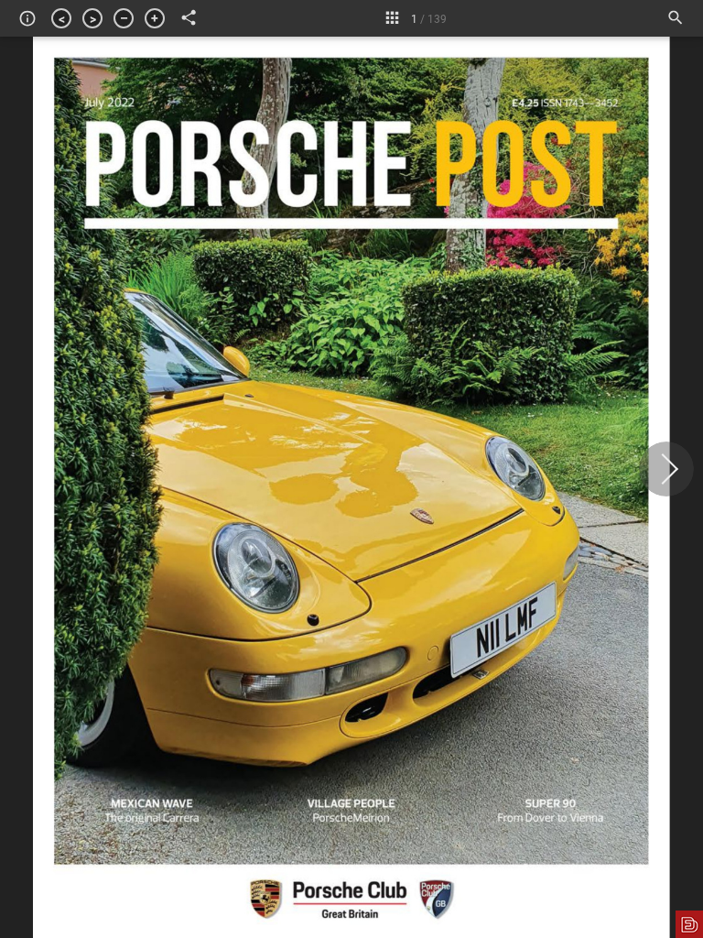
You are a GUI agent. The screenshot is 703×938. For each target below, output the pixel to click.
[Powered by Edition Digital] (689, 924)
